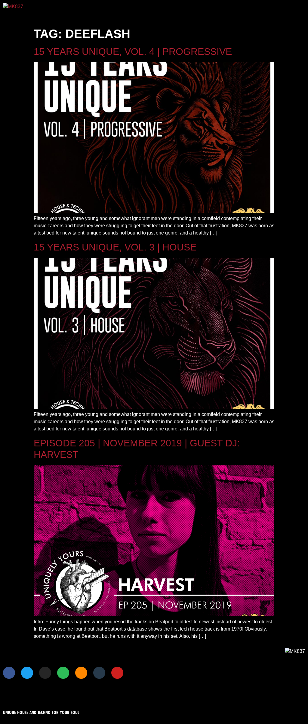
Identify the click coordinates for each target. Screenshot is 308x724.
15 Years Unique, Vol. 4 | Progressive (133, 51)
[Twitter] (27, 673)
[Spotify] (63, 673)
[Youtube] (117, 673)
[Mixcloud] (99, 673)
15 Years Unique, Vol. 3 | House (115, 247)
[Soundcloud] (81, 673)
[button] (184, 11)
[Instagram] (45, 673)
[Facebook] (9, 673)
